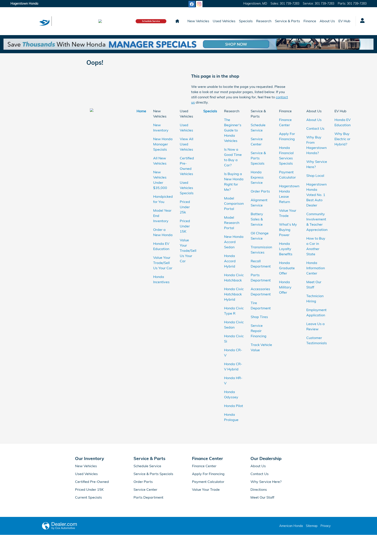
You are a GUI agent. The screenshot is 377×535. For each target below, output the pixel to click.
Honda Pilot (233, 406)
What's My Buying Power (288, 229)
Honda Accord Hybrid (230, 261)
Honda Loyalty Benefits (286, 248)
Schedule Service (147, 466)
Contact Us (315, 128)
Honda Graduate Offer (287, 268)
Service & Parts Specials (258, 158)
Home (141, 111)
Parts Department (148, 497)
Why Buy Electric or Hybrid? (342, 138)
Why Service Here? (265, 481)
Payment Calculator (208, 481)
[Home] (21, 21)
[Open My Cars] (361, 21)
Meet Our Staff (262, 497)
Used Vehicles (224, 21)
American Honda (291, 526)
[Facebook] (191, 4)
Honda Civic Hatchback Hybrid (234, 294)
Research (263, 21)
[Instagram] (199, 4)
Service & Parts (287, 21)
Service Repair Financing (258, 330)
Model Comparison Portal (234, 203)
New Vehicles (198, 21)
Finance (309, 21)
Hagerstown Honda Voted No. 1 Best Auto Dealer (316, 194)
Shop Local (315, 175)
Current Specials (88, 497)
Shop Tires (259, 317)
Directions (258, 489)
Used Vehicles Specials (187, 187)
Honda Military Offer (285, 287)
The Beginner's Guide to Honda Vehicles (232, 130)
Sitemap (311, 526)
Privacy (325, 526)
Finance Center (204, 466)
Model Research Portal (231, 222)
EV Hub (344, 21)
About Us (327, 21)
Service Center (145, 489)
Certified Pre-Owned (92, 481)
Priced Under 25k (185, 206)
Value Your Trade (206, 489)
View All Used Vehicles (186, 144)
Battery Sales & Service (257, 219)
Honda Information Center (315, 268)
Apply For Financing (208, 474)
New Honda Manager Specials (163, 144)
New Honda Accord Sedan (233, 241)
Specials (246, 21)
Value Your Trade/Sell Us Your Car (162, 262)
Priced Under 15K (185, 226)
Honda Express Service (257, 177)
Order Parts (260, 191)
